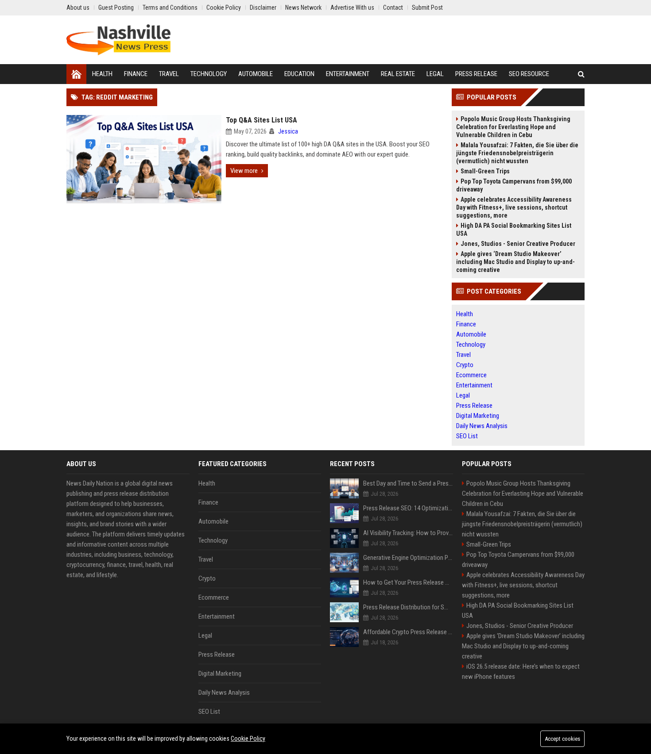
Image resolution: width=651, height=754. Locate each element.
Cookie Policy (248, 738)
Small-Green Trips (485, 171)
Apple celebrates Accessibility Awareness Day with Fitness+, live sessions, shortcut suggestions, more (514, 207)
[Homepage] (76, 74)
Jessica (288, 131)
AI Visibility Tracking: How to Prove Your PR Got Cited (408, 533)
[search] (581, 74)
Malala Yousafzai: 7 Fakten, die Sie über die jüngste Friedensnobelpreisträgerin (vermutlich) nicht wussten (517, 153)
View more (244, 171)
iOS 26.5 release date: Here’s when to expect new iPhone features (521, 671)
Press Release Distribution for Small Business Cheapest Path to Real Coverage (408, 607)
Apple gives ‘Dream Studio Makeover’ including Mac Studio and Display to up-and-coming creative (515, 261)
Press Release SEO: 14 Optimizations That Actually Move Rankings (408, 508)
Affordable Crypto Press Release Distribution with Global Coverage (408, 632)
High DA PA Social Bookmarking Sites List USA (513, 229)
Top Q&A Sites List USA (261, 120)
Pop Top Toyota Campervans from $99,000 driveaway (514, 185)
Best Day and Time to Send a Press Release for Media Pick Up (408, 483)
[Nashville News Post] (118, 39)
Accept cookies (562, 738)
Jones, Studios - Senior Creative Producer (518, 243)
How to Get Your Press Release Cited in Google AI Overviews (408, 582)
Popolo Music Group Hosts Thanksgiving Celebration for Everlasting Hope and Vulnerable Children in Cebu (513, 126)
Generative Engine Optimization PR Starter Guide (408, 558)
